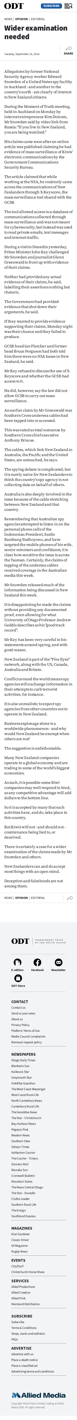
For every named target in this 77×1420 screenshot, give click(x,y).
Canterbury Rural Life (25, 1106)
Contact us (18, 1007)
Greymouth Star (21, 1077)
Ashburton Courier (23, 1152)
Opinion (21, 19)
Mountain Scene (21, 1181)
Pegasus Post (19, 1129)
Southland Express (23, 1216)
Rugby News (19, 1251)
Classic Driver (20, 1240)
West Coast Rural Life (25, 1095)
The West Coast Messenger (28, 1089)
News (8, 19)
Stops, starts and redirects (28, 1333)
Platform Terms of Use (25, 1031)
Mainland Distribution (25, 1304)
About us (17, 1019)
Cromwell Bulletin (23, 1176)
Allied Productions (23, 1287)
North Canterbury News (26, 1100)
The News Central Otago (27, 1187)
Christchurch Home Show (27, 1272)
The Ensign (18, 1210)
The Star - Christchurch (26, 1118)
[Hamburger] (68, 6)
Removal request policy (26, 1042)
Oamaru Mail (19, 1164)
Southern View (20, 1141)
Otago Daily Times (23, 1060)
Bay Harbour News (23, 1124)
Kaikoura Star (20, 1072)
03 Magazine (19, 1246)
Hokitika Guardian (23, 1083)
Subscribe (51, 6)
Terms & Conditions (23, 1328)
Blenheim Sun (20, 1066)
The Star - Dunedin (23, 1193)
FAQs (14, 1339)
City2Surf (17, 1266)
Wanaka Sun (19, 1170)
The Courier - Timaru (24, 1158)
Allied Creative (20, 1292)
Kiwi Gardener (20, 1234)
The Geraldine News (24, 1112)
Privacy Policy (20, 1025)
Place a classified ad (24, 1366)
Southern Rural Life (23, 1204)
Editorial (38, 19)
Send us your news (23, 1013)
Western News (20, 1135)
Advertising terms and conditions (32, 1371)
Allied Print (18, 1298)
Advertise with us (22, 1354)
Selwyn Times (20, 1147)
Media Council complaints (28, 1036)
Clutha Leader (20, 1199)
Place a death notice (24, 1360)
